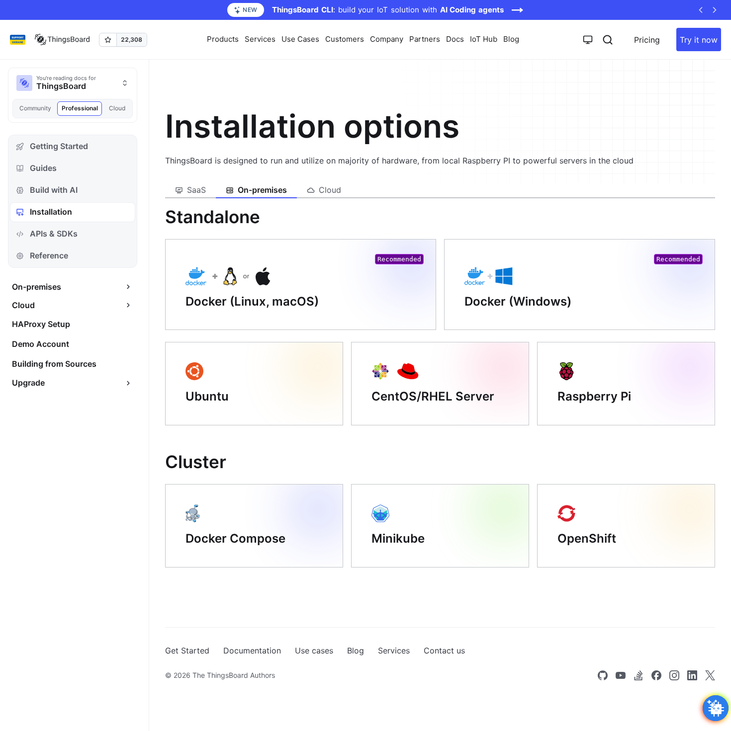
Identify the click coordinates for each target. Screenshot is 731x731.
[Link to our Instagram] (674, 675)
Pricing (647, 40)
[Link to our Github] (603, 675)
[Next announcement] (714, 9)
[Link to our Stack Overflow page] (638, 675)
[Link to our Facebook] (656, 675)
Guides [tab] (43, 168)
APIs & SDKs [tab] (54, 234)
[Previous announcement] (700, 9)
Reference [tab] (49, 255)
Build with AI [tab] (54, 190)
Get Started (187, 650)
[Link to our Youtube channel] (621, 675)
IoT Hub (483, 39)
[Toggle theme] (588, 40)
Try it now (699, 40)
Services (394, 650)
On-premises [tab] (262, 190)
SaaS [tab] (196, 190)
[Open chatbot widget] (716, 708)
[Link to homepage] (62, 40)
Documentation (252, 650)
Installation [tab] (51, 212)
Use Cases (300, 39)
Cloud (117, 108)
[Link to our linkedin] (692, 675)
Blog (511, 39)
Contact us (444, 650)
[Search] (608, 40)
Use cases (314, 650)
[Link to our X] (710, 675)
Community (35, 108)
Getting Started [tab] (59, 146)
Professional (80, 108)
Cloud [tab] (330, 190)
